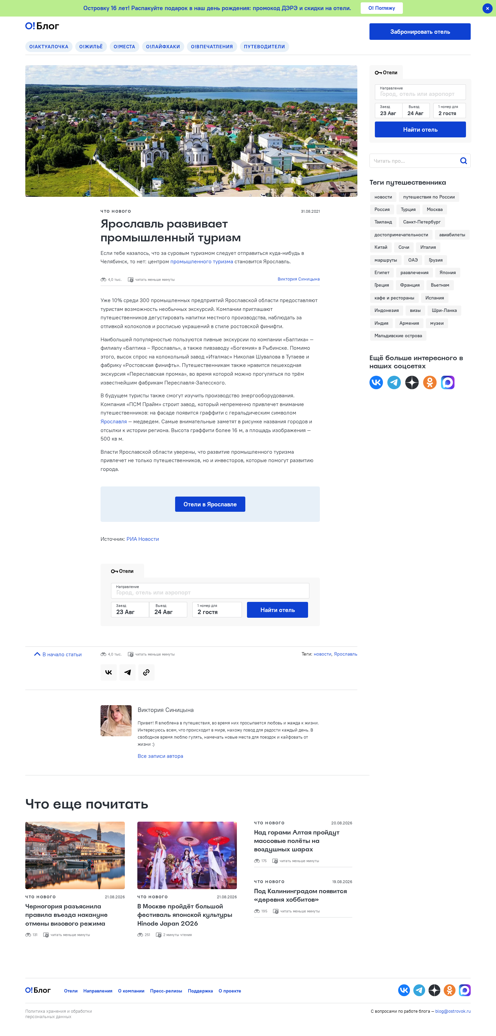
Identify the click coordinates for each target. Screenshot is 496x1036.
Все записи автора (160, 755)
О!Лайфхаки (163, 47)
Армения (409, 323)
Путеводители (264, 47)
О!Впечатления (212, 47)
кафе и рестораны (394, 298)
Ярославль (345, 654)
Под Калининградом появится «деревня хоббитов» (300, 895)
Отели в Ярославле (210, 504)
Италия (428, 247)
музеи (437, 323)
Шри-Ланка (444, 310)
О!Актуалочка (48, 47)
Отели (71, 991)
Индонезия (387, 310)
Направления (97, 991)
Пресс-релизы (166, 991)
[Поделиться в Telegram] (127, 672)
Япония (448, 272)
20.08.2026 (341, 822)
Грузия (436, 260)
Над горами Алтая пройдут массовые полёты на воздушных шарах (296, 840)
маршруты (386, 260)
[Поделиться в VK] (109, 672)
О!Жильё (91, 47)
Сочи (403, 247)
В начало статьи (61, 654)
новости (322, 654)
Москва (435, 209)
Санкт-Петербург (422, 222)
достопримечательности (401, 235)
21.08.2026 (115, 896)
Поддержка (200, 991)
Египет (382, 272)
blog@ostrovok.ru (453, 1011)
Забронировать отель (420, 31)
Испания (434, 298)
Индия (381, 323)
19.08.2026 (342, 881)
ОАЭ (413, 260)
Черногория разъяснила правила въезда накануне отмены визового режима (66, 914)
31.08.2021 (310, 211)
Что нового (116, 211)
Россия (382, 209)
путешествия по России (429, 197)
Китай (381, 247)
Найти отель (277, 610)
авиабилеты (452, 235)
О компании (131, 991)
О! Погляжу (381, 8)
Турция (408, 209)
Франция (410, 285)
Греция (382, 285)
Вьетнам (440, 285)
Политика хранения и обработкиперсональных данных (58, 1013)
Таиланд (383, 222)
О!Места (124, 47)
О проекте (230, 991)
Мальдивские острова (398, 336)
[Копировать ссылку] (146, 672)
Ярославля (114, 421)
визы (415, 310)
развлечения (415, 272)
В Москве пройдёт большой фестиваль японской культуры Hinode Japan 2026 (184, 914)
